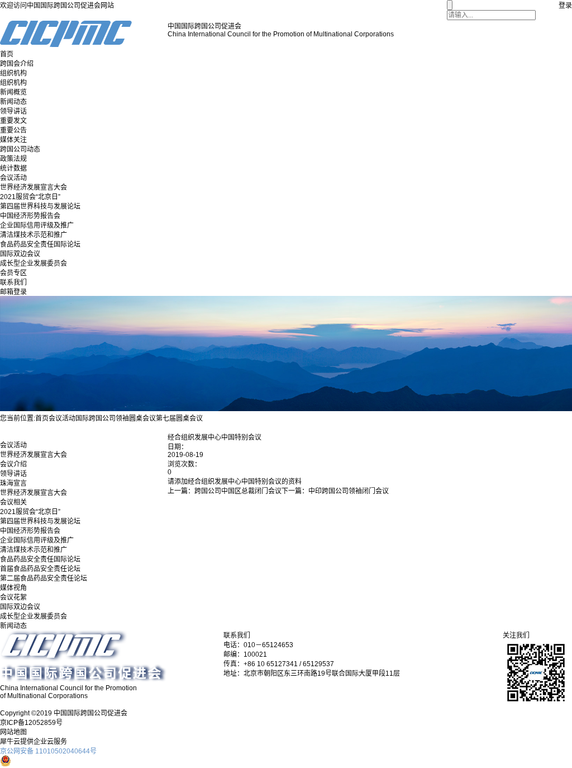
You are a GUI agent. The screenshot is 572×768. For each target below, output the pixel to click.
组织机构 (13, 73)
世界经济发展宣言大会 (33, 187)
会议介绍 (13, 464)
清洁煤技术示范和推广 (33, 235)
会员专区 (13, 273)
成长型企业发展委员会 (33, 263)
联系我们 (13, 282)
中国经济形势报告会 (30, 216)
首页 (6, 54)
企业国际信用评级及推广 (37, 225)
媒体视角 (13, 588)
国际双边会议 (20, 254)
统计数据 (13, 168)
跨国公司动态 (20, 149)
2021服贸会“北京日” (30, 197)
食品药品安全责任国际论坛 (40, 244)
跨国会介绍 (17, 64)
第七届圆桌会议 (179, 418)
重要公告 (13, 130)
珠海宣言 (13, 483)
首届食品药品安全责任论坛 (40, 569)
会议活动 (13, 178)
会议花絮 (13, 597)
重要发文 (13, 121)
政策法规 (13, 159)
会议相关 (13, 502)
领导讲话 (13, 111)
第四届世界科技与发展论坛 (40, 206)
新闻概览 (13, 92)
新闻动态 (13, 102)
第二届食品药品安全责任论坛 (43, 578)
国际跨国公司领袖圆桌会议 (115, 418)
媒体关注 (13, 140)
